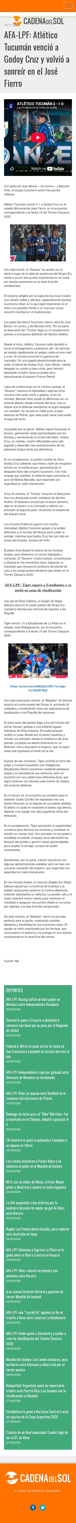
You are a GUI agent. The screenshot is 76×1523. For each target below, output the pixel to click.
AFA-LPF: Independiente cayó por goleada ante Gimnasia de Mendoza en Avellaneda (37, 1075)
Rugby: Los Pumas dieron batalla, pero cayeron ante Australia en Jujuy (37, 1231)
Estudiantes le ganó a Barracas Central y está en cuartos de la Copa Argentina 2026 (37, 1414)
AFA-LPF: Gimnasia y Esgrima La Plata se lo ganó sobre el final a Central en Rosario (35, 1252)
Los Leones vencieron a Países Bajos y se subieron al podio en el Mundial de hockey (34, 1163)
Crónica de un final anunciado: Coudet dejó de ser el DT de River (37, 1435)
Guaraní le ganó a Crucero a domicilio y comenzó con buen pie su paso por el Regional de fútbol (37, 1025)
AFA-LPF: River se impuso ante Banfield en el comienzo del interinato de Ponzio (36, 1096)
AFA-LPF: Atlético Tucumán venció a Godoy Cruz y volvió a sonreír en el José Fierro (37, 58)
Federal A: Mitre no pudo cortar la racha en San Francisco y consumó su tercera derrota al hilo (37, 1051)
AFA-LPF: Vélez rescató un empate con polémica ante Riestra (32, 1273)
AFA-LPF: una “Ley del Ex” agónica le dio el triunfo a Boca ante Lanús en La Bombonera (36, 1315)
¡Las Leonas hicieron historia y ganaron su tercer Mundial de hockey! (34, 1294)
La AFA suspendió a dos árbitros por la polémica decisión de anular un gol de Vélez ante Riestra (35, 1208)
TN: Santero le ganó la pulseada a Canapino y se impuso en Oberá (36, 1142)
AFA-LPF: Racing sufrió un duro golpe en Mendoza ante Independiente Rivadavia (33, 1002)
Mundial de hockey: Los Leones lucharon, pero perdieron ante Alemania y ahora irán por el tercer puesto (37, 1364)
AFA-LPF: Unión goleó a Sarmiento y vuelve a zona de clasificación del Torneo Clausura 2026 (36, 1338)
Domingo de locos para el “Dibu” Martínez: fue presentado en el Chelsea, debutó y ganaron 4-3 (38, 1119)
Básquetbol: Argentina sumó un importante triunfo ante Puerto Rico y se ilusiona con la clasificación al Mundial (36, 1390)
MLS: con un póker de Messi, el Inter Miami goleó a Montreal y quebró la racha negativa (36, 1184)
